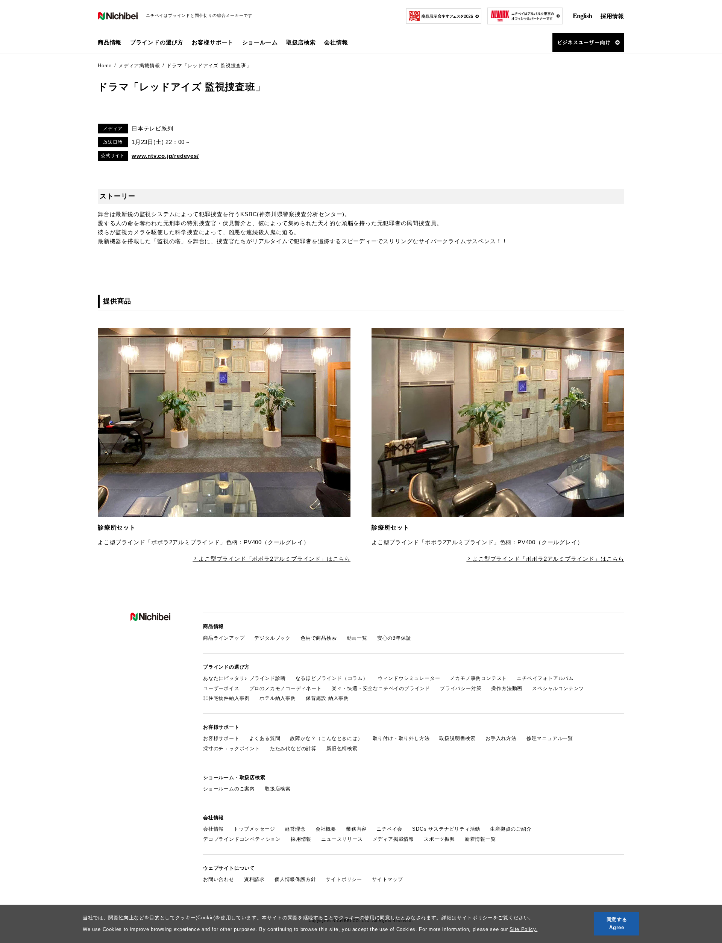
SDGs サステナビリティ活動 (446, 829)
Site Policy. (523, 929)
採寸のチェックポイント (231, 748)
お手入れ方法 (501, 738)
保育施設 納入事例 (327, 698)
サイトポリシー (475, 917)
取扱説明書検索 (457, 738)
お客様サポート (221, 738)
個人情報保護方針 (295, 879)
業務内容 (356, 829)
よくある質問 (265, 738)
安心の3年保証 (394, 638)
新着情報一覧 (480, 839)
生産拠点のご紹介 (510, 829)
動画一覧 (357, 638)
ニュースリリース (342, 839)
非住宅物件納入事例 (226, 698)
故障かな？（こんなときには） (326, 738)
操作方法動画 (506, 688)
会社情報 (213, 829)
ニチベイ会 (389, 829)
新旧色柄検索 (342, 748)
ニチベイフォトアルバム (545, 678)
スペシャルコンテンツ (558, 688)
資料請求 (254, 879)
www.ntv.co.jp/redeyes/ (165, 156)
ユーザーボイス (221, 688)
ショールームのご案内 (229, 789)
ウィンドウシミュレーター (409, 678)
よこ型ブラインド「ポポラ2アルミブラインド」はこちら (274, 559)
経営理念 (295, 829)
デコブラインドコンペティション (242, 839)
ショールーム (260, 42)
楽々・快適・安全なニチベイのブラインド (381, 688)
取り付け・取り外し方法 (401, 738)
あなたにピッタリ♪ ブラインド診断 (244, 678)
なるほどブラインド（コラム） (332, 678)
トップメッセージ (254, 829)
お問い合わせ (218, 879)
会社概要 (325, 829)
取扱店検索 (301, 42)
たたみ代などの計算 (293, 748)
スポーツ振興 (439, 839)
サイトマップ (387, 879)
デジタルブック (272, 638)
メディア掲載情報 (393, 839)
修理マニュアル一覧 (549, 738)
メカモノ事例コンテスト (478, 678)
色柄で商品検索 (318, 638)
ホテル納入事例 (277, 698)
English (582, 16)
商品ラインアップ (223, 638)
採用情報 (612, 16)
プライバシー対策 (460, 688)
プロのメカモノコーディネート (285, 688)
